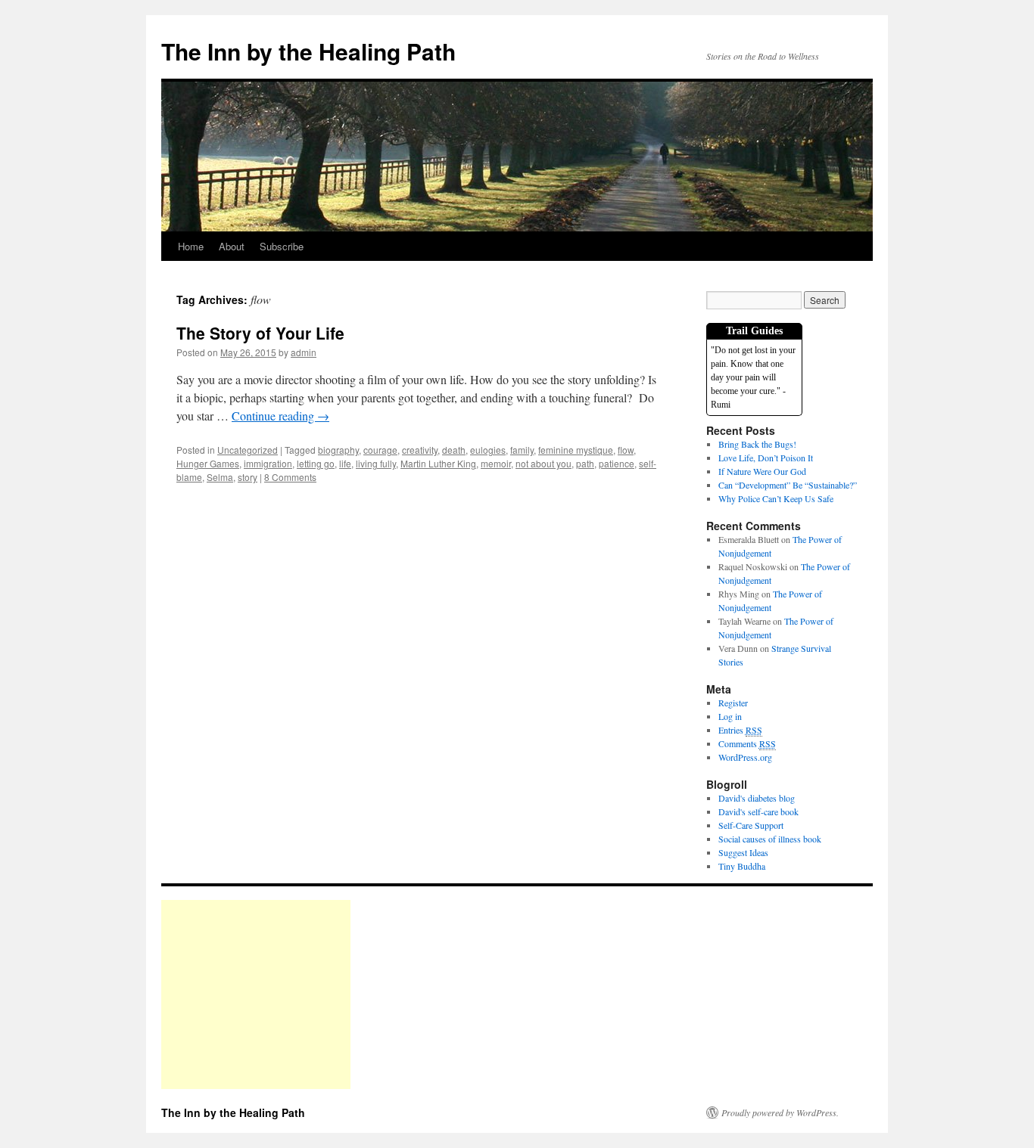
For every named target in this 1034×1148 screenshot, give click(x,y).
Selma (220, 476)
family (522, 449)
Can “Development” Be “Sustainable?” (787, 485)
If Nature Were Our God (762, 471)
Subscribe (282, 246)
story (247, 476)
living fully (376, 463)
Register (733, 703)
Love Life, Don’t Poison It (765, 457)
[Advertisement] (255, 994)
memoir (496, 463)
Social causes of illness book (769, 839)
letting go (316, 463)
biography (338, 449)
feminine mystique (575, 449)
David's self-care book (758, 811)
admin (303, 352)
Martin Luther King (438, 463)
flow (626, 449)
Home (191, 246)
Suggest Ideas (743, 852)
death (454, 449)
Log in (730, 716)
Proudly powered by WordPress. (780, 1112)
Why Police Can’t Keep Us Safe (775, 498)
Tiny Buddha (741, 866)
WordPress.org (745, 757)
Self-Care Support (750, 825)
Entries (740, 730)
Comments (747, 743)
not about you (543, 463)
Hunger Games (207, 463)
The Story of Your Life (260, 332)
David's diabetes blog (756, 798)
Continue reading (280, 416)
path (585, 463)
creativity (420, 449)
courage (380, 449)
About (231, 246)
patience (616, 463)
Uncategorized (247, 449)
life (345, 463)
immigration (268, 463)
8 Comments (290, 476)
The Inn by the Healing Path (308, 51)
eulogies (488, 449)
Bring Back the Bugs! (757, 444)
